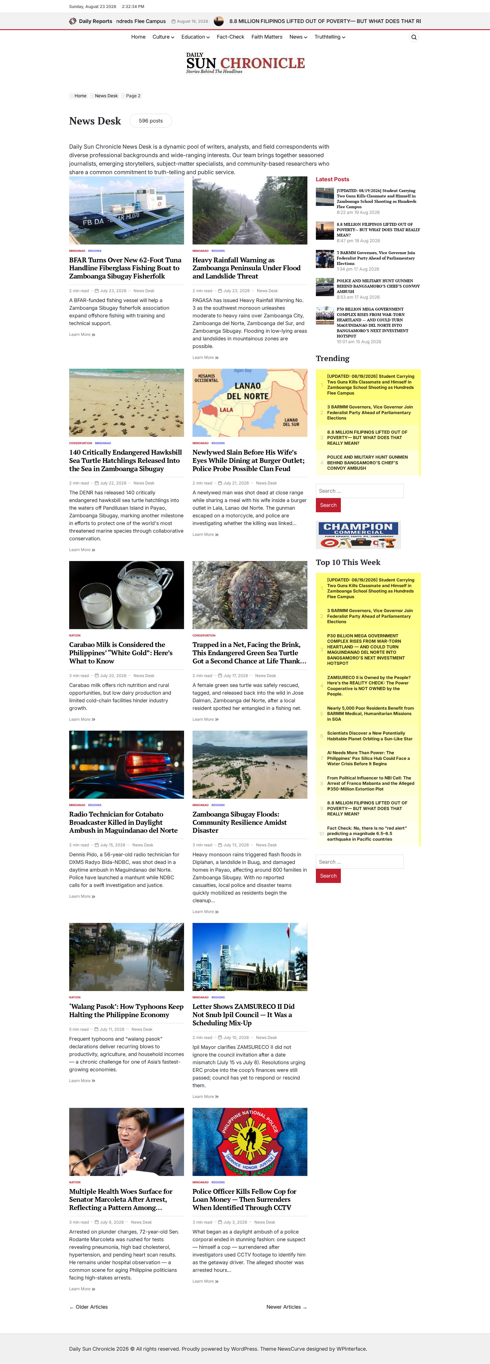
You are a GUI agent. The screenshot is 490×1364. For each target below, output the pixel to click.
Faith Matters (267, 37)
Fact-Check (230, 37)
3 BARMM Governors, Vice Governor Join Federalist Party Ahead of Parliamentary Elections (376, 258)
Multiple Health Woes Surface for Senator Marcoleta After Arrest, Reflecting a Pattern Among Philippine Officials (120, 1203)
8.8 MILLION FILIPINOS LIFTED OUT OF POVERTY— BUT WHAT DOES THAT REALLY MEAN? (240, 21)
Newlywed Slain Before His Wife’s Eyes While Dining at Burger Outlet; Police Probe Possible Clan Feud (249, 460)
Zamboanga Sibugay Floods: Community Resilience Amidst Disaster (240, 822)
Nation (75, 635)
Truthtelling (327, 37)
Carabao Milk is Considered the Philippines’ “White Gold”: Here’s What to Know (121, 652)
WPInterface (351, 1349)
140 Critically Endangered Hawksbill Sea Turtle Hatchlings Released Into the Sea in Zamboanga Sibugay (125, 460)
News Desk (144, 290)
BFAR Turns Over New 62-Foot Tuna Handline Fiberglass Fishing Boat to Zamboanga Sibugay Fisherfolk (125, 268)
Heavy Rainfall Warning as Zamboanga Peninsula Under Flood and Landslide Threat (247, 268)
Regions (95, 250)
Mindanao (77, 250)
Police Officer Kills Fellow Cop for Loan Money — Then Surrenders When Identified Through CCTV (244, 1199)
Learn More (80, 334)
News (296, 37)
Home (138, 37)
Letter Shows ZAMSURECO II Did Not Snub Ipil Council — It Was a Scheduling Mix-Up (244, 1014)
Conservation (80, 443)
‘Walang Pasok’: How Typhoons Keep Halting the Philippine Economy (126, 1010)
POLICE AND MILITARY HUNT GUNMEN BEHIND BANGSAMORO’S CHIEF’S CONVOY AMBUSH (378, 286)
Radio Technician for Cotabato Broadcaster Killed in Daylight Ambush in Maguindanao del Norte (123, 822)
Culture (161, 37)
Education (193, 37)
